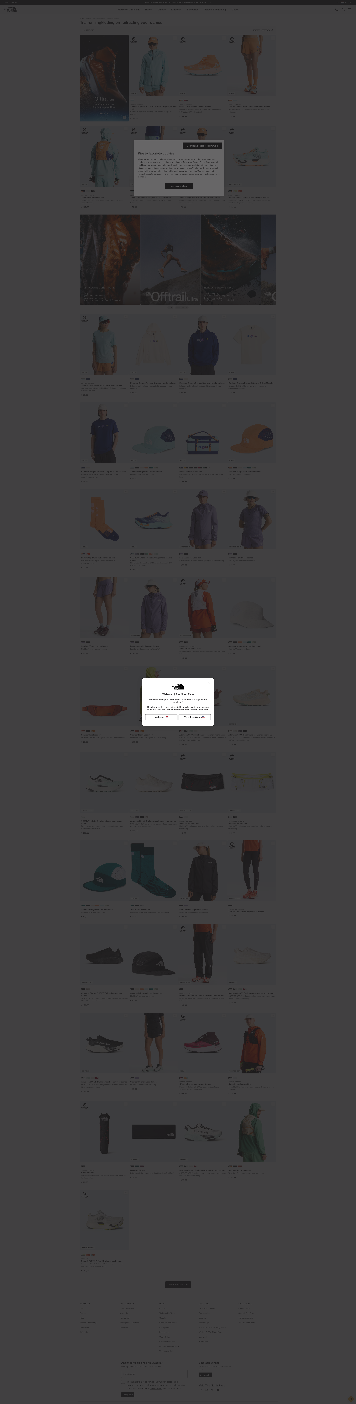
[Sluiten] (209, 683)
